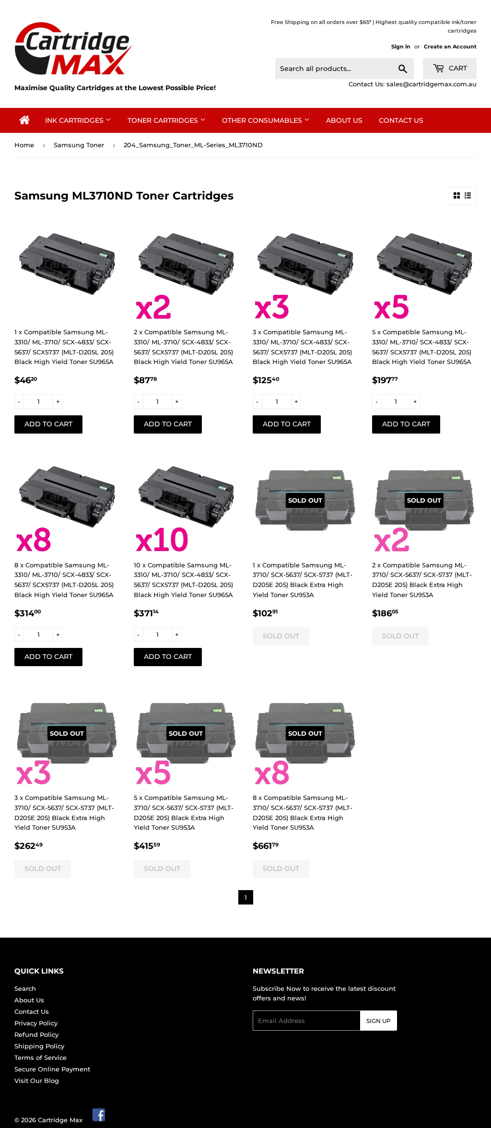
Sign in (400, 46)
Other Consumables (263, 120)
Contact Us (401, 120)
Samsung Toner (79, 145)
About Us (344, 120)
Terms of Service (40, 1057)
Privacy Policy (36, 1023)
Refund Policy (36, 1034)
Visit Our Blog (36, 1080)
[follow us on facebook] (99, 1120)
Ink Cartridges (75, 120)
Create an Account (450, 46)
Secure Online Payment (52, 1069)
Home (24, 145)
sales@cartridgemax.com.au (431, 84)
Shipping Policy (39, 1046)
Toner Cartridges (164, 120)
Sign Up (378, 1020)
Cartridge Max (60, 1120)
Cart (457, 68)
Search (25, 988)
